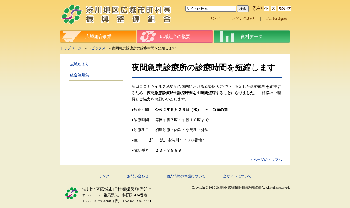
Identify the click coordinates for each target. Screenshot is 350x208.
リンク (214, 18)
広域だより (79, 64)
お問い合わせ (243, 18)
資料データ (251, 36)
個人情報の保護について (185, 176)
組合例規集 (79, 75)
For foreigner (276, 18)
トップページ (70, 48)
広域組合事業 (98, 36)
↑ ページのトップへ (266, 160)
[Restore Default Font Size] (284, 9)
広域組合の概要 (175, 36)
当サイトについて (237, 176)
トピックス (97, 48)
